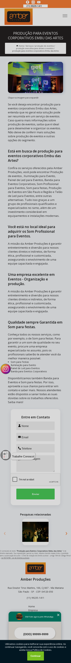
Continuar (36, 656)
